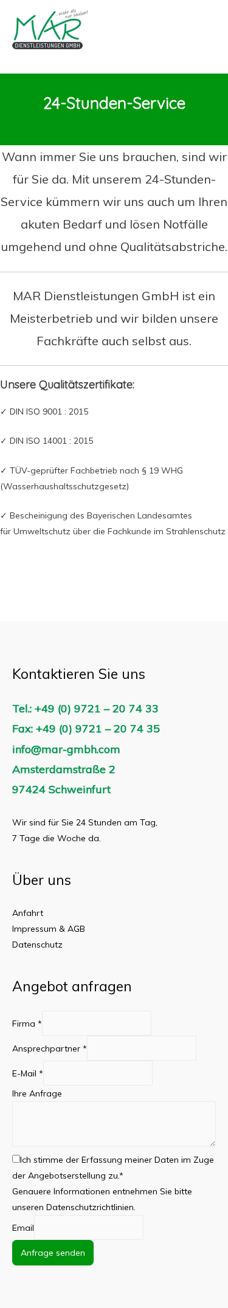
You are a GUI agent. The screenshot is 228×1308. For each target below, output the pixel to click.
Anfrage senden (53, 1252)
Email (23, 1227)
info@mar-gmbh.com (66, 749)
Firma (27, 1022)
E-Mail (27, 1072)
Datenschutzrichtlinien (90, 1207)
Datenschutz (37, 944)
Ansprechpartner (49, 1047)
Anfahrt (27, 912)
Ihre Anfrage (37, 1093)
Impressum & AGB (48, 928)
